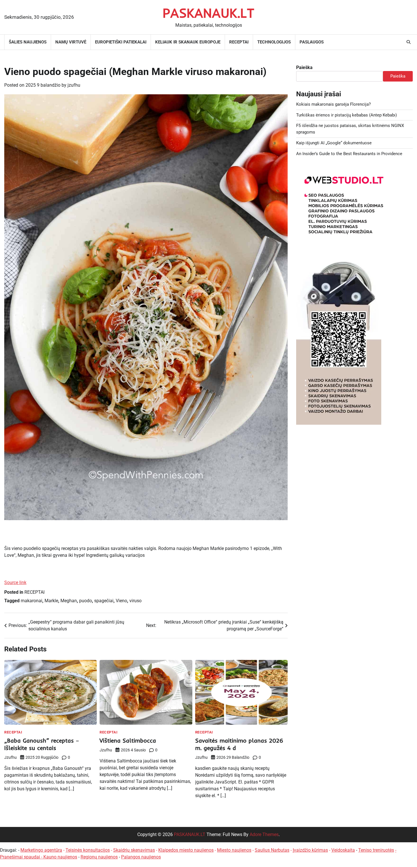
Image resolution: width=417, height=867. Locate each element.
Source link (15, 582)
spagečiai (103, 600)
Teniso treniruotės (376, 850)
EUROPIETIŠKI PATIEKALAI (120, 42)
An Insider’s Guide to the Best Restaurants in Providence (349, 153)
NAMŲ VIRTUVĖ (70, 42)
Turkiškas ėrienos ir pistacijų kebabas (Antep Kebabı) (346, 115)
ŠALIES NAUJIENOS (28, 42)
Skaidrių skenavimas (134, 850)
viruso (135, 600)
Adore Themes (264, 834)
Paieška (304, 67)
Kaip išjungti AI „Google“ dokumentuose (334, 142)
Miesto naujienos (234, 850)
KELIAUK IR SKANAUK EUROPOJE (187, 42)
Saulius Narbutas (272, 850)
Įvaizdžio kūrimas (310, 850)
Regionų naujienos (99, 857)
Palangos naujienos (141, 857)
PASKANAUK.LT (208, 13)
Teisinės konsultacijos (88, 850)
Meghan (68, 600)
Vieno (121, 600)
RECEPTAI (238, 42)
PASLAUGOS (312, 42)
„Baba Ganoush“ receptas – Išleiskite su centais (41, 744)
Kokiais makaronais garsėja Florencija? (333, 104)
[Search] (408, 42)
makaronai (31, 600)
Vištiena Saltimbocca (128, 740)
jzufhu (74, 85)
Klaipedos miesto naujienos (186, 850)
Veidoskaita (343, 850)
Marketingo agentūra (41, 850)
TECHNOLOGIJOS (274, 42)
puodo (85, 600)
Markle (51, 600)
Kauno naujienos (60, 857)
